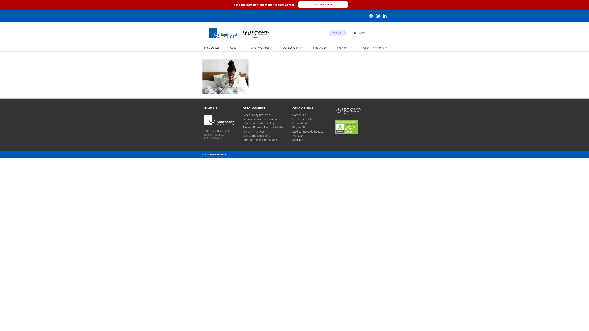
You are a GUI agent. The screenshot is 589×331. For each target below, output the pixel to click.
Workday (298, 135)
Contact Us (299, 115)
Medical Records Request (308, 131)
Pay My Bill (299, 127)
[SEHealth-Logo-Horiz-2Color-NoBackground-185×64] (223, 29)
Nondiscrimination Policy (259, 123)
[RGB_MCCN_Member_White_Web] (348, 107)
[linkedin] (385, 16)
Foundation (299, 123)
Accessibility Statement (258, 115)
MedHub (297, 139)
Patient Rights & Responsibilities (263, 127)
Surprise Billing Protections (260, 139)
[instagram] (378, 16)
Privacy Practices (254, 131)
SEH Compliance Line (256, 135)
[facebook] (371, 16)
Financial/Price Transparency (261, 119)
